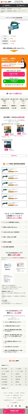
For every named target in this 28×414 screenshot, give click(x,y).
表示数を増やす (14, 155)
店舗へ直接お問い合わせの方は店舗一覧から (13, 84)
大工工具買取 (4, 384)
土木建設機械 (4, 381)
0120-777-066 (19, 2)
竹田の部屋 (11, 392)
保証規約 (19, 397)
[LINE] (20, 406)
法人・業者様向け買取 (15, 395)
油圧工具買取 (18, 376)
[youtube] (16, 406)
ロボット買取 (18, 384)
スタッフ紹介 (7, 395)
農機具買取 (18, 379)
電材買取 (3, 374)
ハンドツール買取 (19, 371)
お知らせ (21, 395)
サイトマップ (9, 397)
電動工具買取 (4, 368)
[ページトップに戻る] (27, 407)
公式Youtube (22, 392)
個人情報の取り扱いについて (9, 400)
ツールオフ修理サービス (19, 400)
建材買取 (17, 374)
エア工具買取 (18, 368)
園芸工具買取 (4, 379)
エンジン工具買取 (5, 371)
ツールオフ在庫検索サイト (14, 402)
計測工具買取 (4, 376)
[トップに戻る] (6, 2)
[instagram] (12, 406)
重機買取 (17, 381)
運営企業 (14, 397)
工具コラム (5, 392)
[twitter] (8, 406)
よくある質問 (16, 392)
